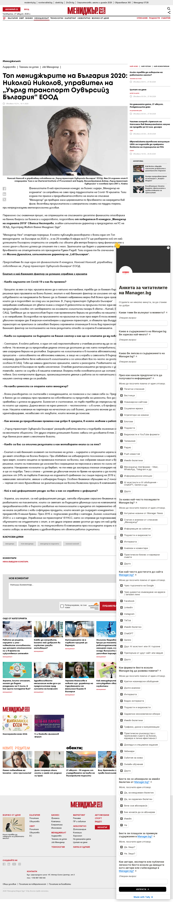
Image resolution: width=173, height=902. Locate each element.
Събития (165, 18)
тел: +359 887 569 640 (36, 878)
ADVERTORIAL (138, 161)
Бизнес (29, 18)
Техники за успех (59, 839)
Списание (142, 18)
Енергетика (56, 825)
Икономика (56, 828)
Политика (34, 818)
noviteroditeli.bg (45, 2)
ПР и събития (79, 821)
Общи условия (9, 884)
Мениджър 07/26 (141, 2)
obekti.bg (59, 2)
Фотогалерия (79, 829)
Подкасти (154, 18)
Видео (98, 821)
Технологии (56, 18)
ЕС (30, 836)
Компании (55, 821)
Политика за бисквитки (60, 884)
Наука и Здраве (81, 847)
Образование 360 (123, 2)
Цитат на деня (80, 842)
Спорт (98, 818)
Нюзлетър (102, 827)
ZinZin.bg (70, 2)
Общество (34, 821)
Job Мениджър (58, 842)
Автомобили (102, 815)
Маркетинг (70, 18)
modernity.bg (30, 2)
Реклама (77, 818)
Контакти (32, 871)
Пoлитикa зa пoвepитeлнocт (32, 884)
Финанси (55, 818)
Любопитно (83, 18)
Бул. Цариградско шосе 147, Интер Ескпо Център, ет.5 (51, 875)
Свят (21, 18)
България (13, 18)
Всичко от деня (100, 18)
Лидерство (56, 836)
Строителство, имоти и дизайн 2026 (94, 2)
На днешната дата (82, 839)
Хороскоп (77, 836)
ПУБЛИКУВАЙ (110, 606)
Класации (77, 833)
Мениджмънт (41, 18)
